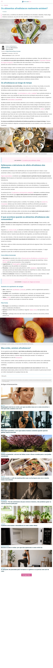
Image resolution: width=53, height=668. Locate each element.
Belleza (3, 405)
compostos (6, 299)
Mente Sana (4, 500)
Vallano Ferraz (33, 309)
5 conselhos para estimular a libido (31, 160)
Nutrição (6, 5)
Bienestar (3, 429)
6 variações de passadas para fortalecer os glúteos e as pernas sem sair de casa (25, 570)
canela (42, 108)
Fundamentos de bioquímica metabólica (22, 192)
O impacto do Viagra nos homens (31, 282)
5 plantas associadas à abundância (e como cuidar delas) (19, 525)
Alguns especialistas (6, 176)
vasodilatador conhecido (19, 289)
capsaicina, (34, 268)
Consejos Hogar (5, 546)
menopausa (19, 357)
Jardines (3, 452)
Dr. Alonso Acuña (12, 229)
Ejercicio (3, 568)
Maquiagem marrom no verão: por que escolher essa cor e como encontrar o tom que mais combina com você (25, 407)
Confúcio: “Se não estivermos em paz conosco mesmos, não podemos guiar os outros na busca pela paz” (26, 502)
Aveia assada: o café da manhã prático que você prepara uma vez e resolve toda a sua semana (25, 479)
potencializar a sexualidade (15, 99)
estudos (5, 262)
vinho (9, 297)
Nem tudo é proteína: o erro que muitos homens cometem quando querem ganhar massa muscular (24, 431)
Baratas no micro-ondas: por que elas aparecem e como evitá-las (21, 547)
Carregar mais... (26, 575)
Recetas (3, 476)
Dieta (2, 5)
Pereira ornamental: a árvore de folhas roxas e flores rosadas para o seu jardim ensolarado (26, 455)
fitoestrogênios (17, 264)
